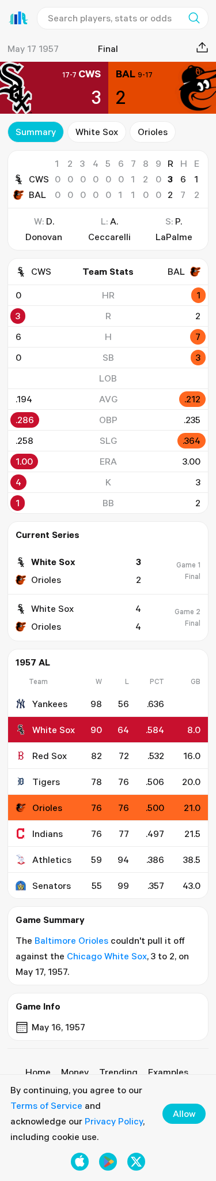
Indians (47, 833)
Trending (118, 1072)
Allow (184, 1113)
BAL (37, 194)
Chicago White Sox (107, 956)
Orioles (153, 131)
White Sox (96, 131)
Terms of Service (46, 1105)
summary (36, 131)
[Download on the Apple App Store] (80, 1162)
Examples (168, 1072)
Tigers (46, 781)
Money (75, 1072)
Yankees (49, 703)
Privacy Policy (114, 1121)
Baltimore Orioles (71, 940)
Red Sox (49, 755)
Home (38, 1072)
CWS (39, 179)
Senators (51, 885)
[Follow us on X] (136, 1161)
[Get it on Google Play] (108, 1162)
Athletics (51, 859)
